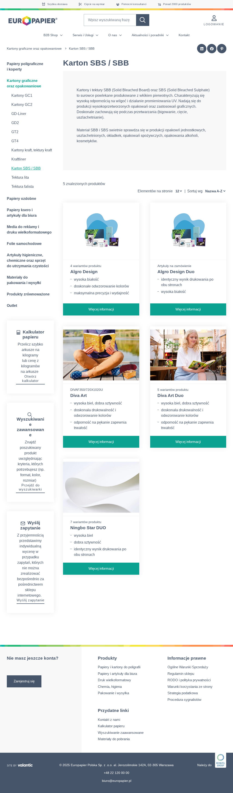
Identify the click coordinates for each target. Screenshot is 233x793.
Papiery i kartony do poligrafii (119, 667)
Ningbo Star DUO (88, 527)
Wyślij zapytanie (30, 600)
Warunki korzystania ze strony (190, 687)
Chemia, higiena (110, 687)
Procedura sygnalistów (184, 700)
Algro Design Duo (176, 271)
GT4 (14, 141)
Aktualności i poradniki (148, 35)
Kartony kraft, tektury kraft (31, 150)
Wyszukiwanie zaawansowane (121, 732)
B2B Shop (51, 35)
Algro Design (84, 271)
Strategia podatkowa (182, 693)
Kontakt (184, 35)
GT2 (14, 132)
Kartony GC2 (21, 105)
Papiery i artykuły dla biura (117, 674)
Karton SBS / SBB (26, 168)
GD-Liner (18, 114)
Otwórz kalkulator (30, 378)
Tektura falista (22, 186)
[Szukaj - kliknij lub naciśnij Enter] (142, 20)
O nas (113, 35)
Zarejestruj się (24, 681)
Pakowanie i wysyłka (113, 693)
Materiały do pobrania (114, 739)
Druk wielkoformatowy (114, 680)
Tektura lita (20, 177)
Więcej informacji (101, 309)
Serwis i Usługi (83, 35)
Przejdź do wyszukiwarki (30, 487)
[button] (201, 48)
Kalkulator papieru (111, 726)
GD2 (15, 123)
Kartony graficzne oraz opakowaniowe (34, 48)
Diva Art (78, 395)
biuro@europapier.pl (116, 780)
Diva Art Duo (170, 395)
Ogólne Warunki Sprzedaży (187, 667)
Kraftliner (18, 159)
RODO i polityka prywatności (189, 680)
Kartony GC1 (21, 95)
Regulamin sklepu (180, 674)
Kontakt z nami (109, 719)
